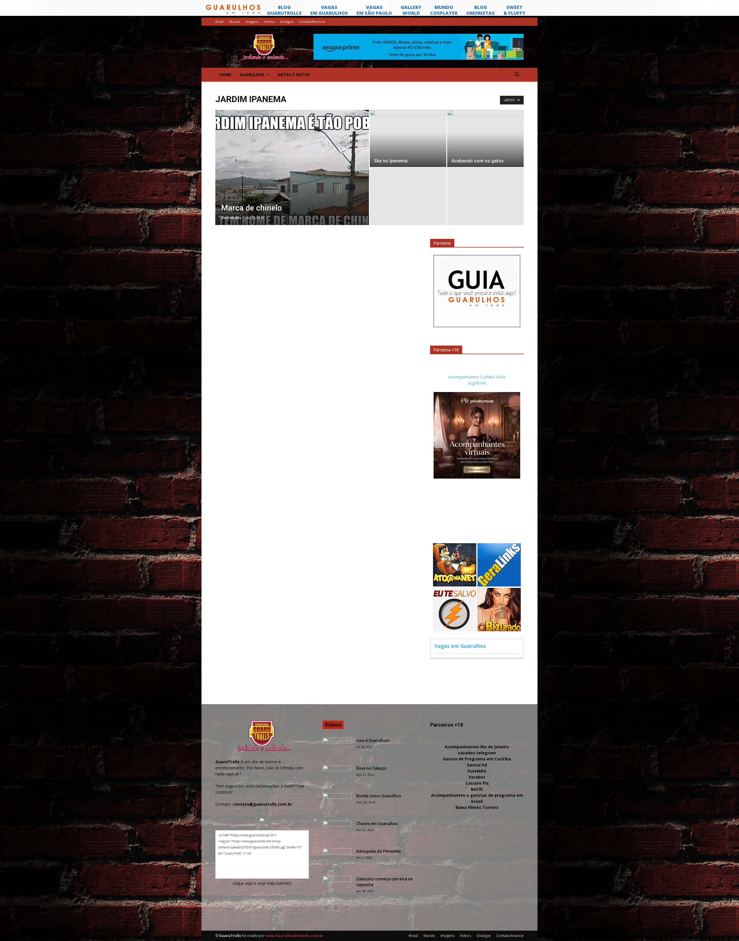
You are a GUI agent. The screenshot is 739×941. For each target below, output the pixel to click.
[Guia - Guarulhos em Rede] (477, 325)
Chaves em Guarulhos (377, 823)
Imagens (252, 21)
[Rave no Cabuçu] (337, 775)
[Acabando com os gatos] (485, 138)
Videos (269, 21)
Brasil (219, 21)
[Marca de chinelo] (292, 176)
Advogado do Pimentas (378, 851)
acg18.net (477, 383)
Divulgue (287, 21)
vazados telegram (477, 753)
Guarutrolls (231, 217)
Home (225, 74)
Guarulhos (252, 74)
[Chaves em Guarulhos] (337, 831)
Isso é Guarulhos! (373, 740)
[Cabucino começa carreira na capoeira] (337, 886)
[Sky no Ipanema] (408, 138)
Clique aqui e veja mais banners (262, 883)
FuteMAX (477, 771)
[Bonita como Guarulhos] (337, 803)
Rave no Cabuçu (371, 768)
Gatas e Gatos (293, 74)
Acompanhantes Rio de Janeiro (477, 746)
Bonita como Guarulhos (378, 796)
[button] (517, 75)
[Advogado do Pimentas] (337, 858)
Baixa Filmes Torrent (477, 807)
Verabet (477, 777)
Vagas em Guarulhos (460, 645)
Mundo (234, 21)
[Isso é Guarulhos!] (337, 748)
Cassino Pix (477, 783)
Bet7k (477, 789)
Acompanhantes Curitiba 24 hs (476, 377)
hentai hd (477, 765)
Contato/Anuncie (312, 21)
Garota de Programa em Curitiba (477, 759)
